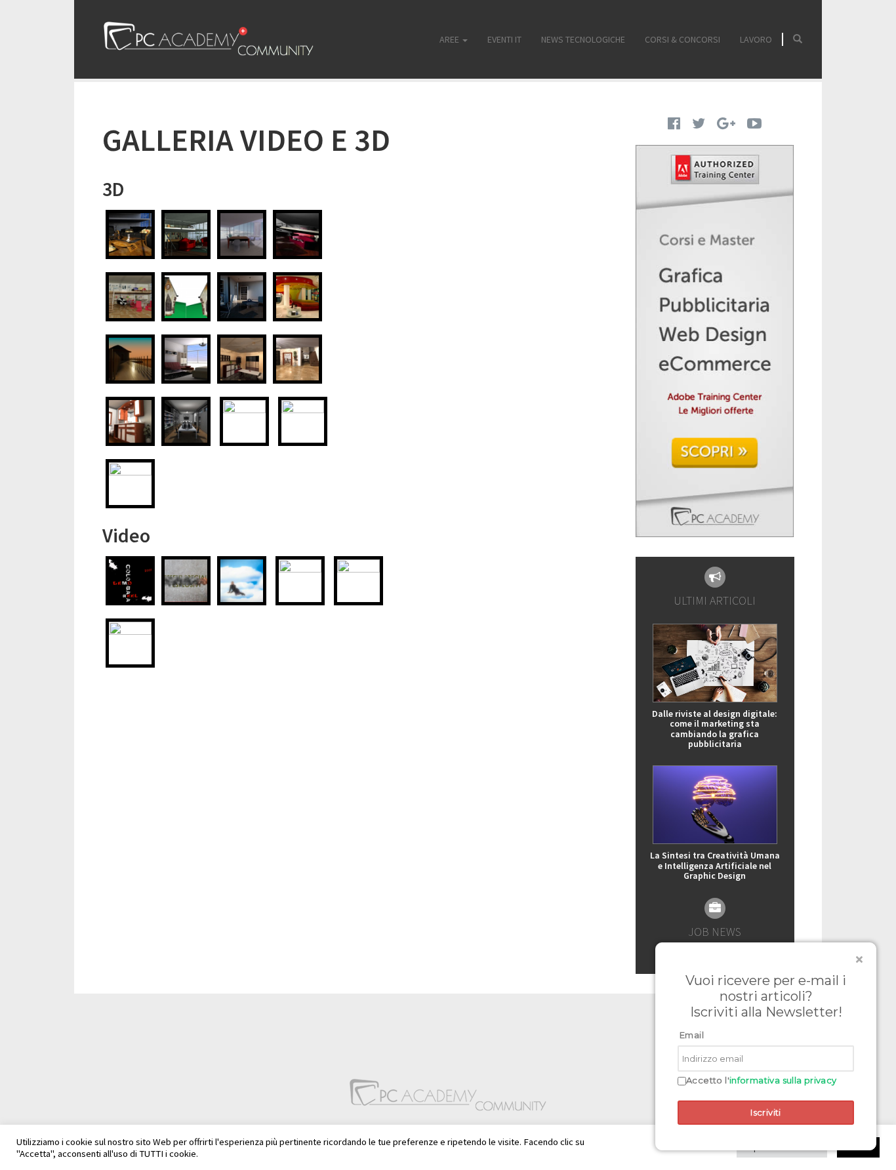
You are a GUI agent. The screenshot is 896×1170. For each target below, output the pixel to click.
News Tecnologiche (583, 39)
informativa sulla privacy (783, 1080)
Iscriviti (765, 1112)
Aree (450, 39)
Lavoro (756, 39)
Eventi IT (504, 39)
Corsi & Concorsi (682, 39)
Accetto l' (761, 1080)
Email (692, 1035)
